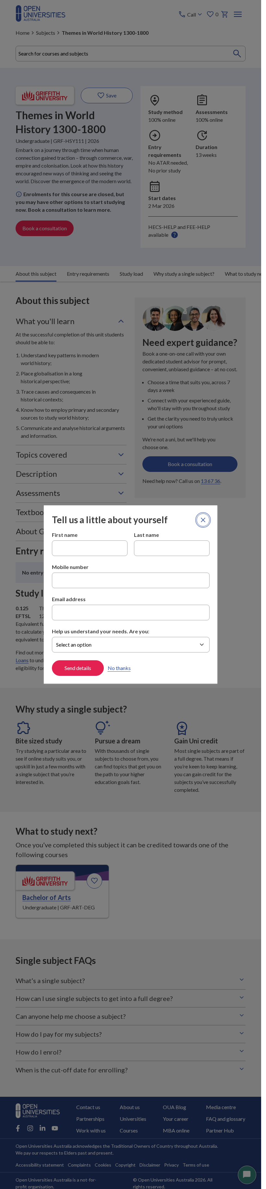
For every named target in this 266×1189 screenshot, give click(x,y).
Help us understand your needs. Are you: (100, 631)
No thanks (119, 668)
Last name (146, 535)
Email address (69, 599)
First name (65, 535)
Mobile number (70, 567)
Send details (78, 668)
